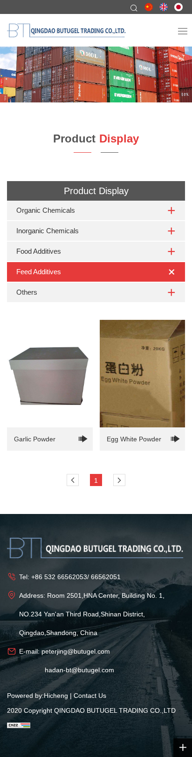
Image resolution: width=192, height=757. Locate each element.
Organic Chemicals (45, 210)
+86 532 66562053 (59, 577)
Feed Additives (38, 272)
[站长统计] (18, 725)
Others (26, 292)
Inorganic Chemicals (47, 231)
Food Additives (38, 251)
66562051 (106, 577)
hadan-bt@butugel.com (79, 670)
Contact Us (90, 695)
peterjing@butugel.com (75, 651)
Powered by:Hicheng (37, 695)
